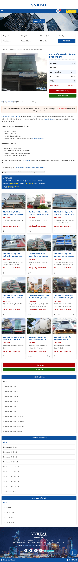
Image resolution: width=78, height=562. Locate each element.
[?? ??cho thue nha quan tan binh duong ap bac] (24, 72)
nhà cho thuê (41, 172)
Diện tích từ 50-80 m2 (10, 457)
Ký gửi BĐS (72, 11)
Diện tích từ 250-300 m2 (11, 482)
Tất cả (5, 381)
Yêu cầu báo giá (39, 365)
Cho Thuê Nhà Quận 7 (10, 406)
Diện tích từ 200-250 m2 (11, 477)
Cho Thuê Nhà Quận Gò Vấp (12, 431)
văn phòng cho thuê (37, 138)
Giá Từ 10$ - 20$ (8, 512)
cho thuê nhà (26, 160)
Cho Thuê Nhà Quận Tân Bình (13, 416)
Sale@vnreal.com (29, 545)
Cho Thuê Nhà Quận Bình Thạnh (13, 426)
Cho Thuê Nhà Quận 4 (10, 401)
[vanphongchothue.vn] (39, 5)
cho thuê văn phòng (49, 119)
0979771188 (63, 108)
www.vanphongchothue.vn (51, 545)
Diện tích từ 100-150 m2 (11, 467)
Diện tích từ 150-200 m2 (11, 472)
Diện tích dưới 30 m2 (10, 447)
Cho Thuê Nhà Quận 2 (10, 391)
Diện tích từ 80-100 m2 (10, 462)
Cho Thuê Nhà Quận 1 (10, 386)
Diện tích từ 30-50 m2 (10, 452)
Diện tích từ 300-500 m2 (11, 487)
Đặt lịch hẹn (39, 369)
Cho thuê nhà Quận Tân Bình (11, 116)
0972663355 (14, 183)
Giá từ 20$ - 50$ (8, 517)
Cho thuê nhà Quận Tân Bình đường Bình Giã (30, 167)
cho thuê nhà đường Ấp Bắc (30, 172)
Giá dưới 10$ (7, 507)
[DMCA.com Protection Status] (48, 550)
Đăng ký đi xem (63, 95)
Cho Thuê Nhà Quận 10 (10, 411)
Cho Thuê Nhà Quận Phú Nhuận (13, 421)
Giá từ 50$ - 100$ (8, 522)
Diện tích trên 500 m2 (10, 492)
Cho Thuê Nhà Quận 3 (10, 396)
